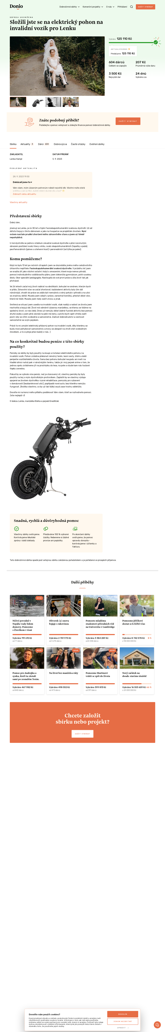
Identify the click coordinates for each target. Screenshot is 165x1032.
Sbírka (13, 144)
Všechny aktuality (18, 202)
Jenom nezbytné (123, 1021)
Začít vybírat (145, 7)
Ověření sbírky (96, 144)
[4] (70, 102)
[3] (53, 102)
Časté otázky (78, 144)
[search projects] (131, 6)
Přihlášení (122, 7)
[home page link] (16, 7)
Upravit (121, 1028)
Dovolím (122, 1014)
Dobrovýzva (60, 144)
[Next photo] (102, 66)
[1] (18, 102)
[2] (35, 102)
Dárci (43, 144)
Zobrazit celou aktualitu (24, 194)
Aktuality (26, 144)
